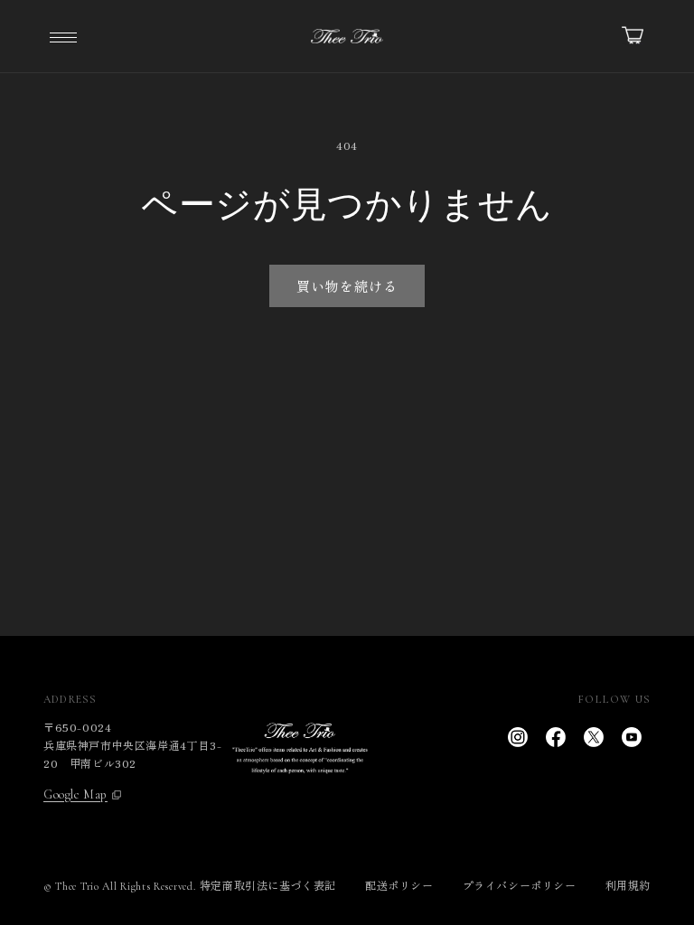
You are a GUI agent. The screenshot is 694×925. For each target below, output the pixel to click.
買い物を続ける (347, 285)
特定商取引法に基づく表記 (268, 884)
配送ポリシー (399, 884)
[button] (63, 36)
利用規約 (628, 884)
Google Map (75, 795)
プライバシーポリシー (520, 884)
